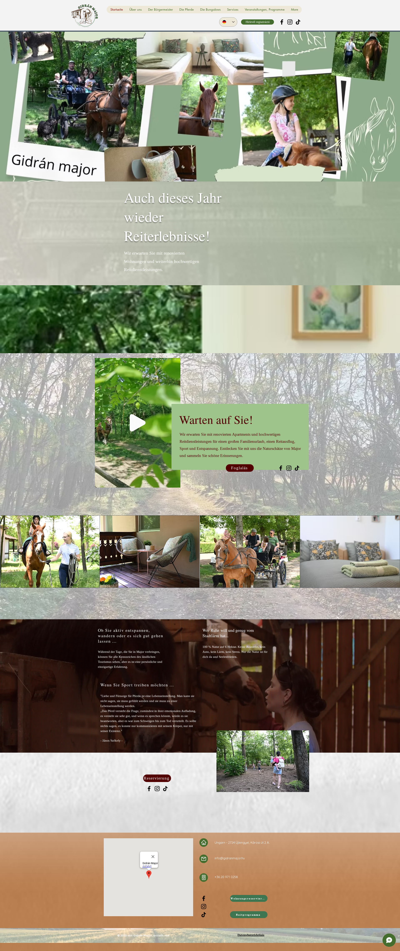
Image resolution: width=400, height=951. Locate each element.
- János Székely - (111, 740)
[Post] (203, 859)
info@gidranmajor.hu (230, 858)
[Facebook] (281, 22)
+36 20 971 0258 (226, 877)
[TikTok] (298, 22)
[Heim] (203, 842)
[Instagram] (289, 22)
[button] (175, 483)
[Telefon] (203, 877)
